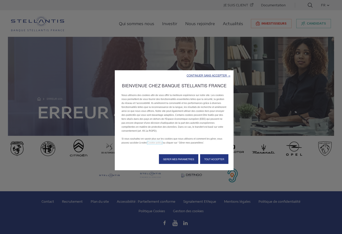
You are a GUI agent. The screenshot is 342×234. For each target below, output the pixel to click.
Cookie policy (154, 142)
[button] (208, 75)
